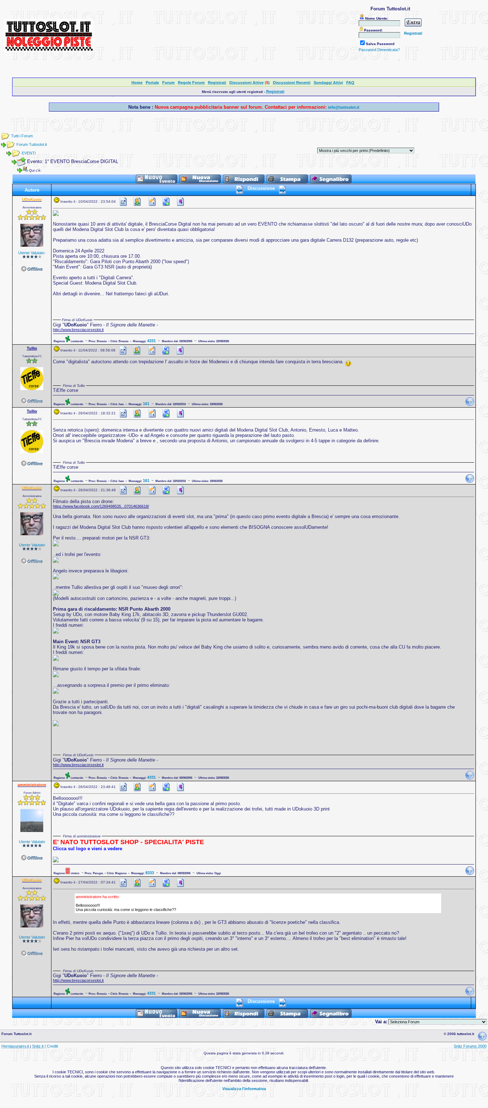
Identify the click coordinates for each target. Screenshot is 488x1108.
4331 (151, 341)
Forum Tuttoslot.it (31, 144)
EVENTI (29, 153)
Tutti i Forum (22, 136)
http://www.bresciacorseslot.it (78, 330)
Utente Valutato (32, 545)
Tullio (32, 348)
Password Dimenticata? (379, 50)
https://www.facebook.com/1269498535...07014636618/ (101, 506)
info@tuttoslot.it (343, 107)
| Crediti (51, 1046)
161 (146, 404)
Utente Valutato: (31, 253)
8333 (149, 873)
